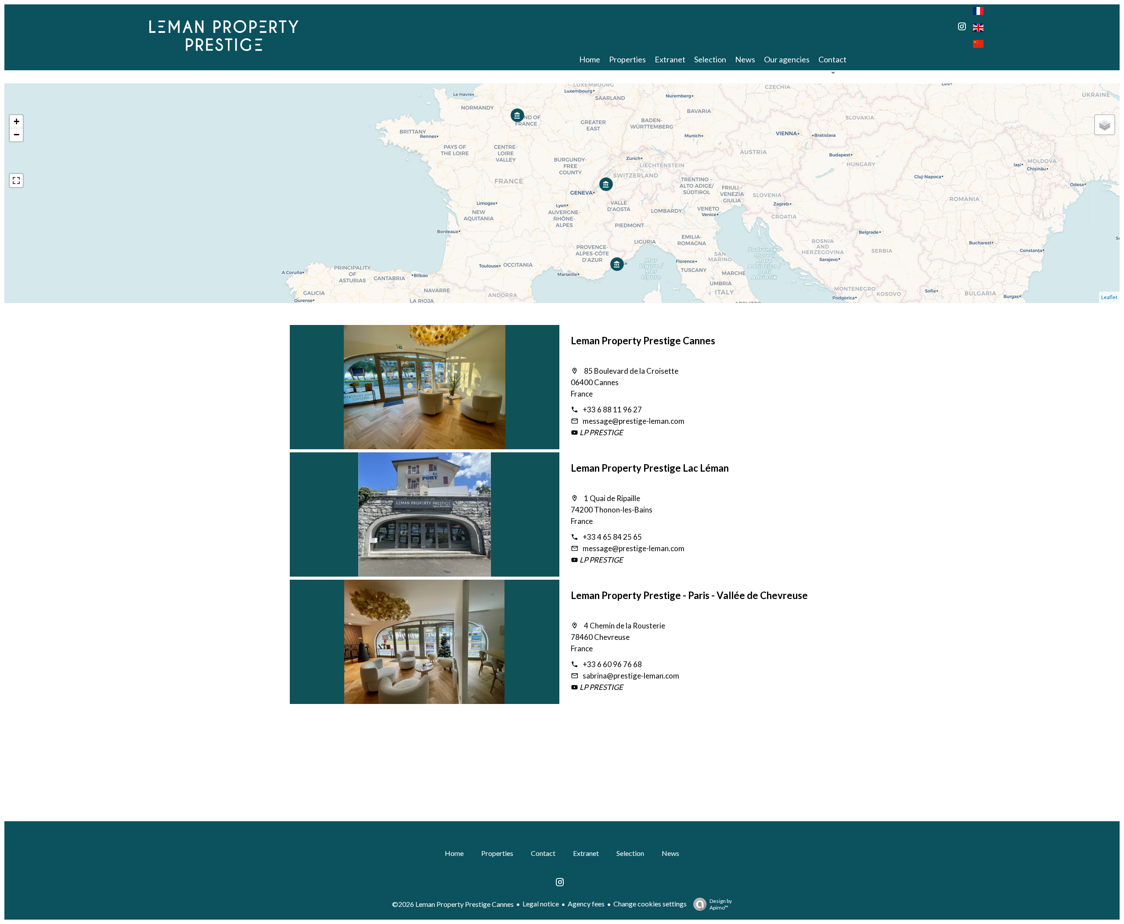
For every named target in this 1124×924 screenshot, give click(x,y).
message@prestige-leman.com (633, 421)
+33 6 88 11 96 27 (612, 409)
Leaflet (1109, 297)
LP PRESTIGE (600, 432)
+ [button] (16, 121)
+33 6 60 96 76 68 (612, 664)
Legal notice (540, 903)
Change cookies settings (650, 903)
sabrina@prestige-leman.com (631, 675)
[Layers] (1104, 124)
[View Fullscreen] (16, 180)
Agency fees (586, 903)
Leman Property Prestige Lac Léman (650, 468)
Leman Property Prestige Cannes (643, 340)
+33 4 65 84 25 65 (612, 536)
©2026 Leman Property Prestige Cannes (453, 904)
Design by (721, 904)
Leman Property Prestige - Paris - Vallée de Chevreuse (689, 595)
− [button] (16, 134)
